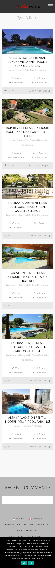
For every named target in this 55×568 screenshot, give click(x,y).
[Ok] (51, 552)
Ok (24, 563)
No (31, 563)
